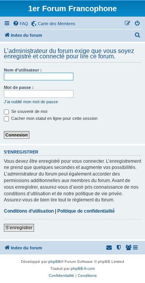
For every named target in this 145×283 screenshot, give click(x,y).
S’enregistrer (18, 227)
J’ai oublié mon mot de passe (31, 101)
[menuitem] (20, 23)
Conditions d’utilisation (29, 211)
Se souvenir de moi (28, 111)
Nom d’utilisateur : (23, 70)
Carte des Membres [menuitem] (56, 23)
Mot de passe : (19, 87)
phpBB (54, 261)
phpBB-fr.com (83, 268)
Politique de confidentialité (86, 211)
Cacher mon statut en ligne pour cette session (53, 118)
